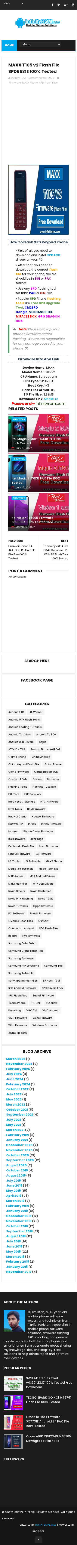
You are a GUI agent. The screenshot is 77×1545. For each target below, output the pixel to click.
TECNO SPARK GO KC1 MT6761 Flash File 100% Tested (48, 1399)
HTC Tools (15, 809)
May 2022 (14, 1099)
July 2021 (13, 1120)
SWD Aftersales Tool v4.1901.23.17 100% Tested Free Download (49, 1382)
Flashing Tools (17, 786)
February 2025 (18, 1069)
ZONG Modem (17, 1033)
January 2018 (17, 1267)
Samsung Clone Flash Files (25, 951)
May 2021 (13, 1125)
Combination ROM (46, 772)
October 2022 (17, 1089)
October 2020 (17, 1155)
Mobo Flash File (48, 869)
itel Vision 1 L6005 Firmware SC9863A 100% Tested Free (32, 520)
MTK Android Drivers (42, 876)
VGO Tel (31, 1010)
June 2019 (14, 1185)
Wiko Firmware (17, 1025)
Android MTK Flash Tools (24, 719)
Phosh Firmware (40, 913)
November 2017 (18, 1272)
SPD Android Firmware (22, 988)
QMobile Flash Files (20, 921)
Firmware (15, 82)
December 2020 (19, 1145)
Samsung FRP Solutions (23, 965)
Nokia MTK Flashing (20, 898)
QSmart (43, 921)
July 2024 (14, 1074)
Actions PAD (16, 712)
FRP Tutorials (32, 794)
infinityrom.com (47, 1512)
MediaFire (51, 399)
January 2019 (17, 1211)
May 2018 (13, 1251)
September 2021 (19, 1114)
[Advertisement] (38, 126)
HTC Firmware (49, 801)
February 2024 (18, 1084)
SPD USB (53, 255)
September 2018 (19, 1231)
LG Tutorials (32, 861)
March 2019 (15, 1201)
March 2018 (15, 1257)
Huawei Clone (17, 816)
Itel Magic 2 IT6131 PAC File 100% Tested (36, 480)
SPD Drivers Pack (52, 988)
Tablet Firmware (43, 995)
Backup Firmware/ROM (45, 749)
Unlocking (14, 1010)
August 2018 (16, 1236)
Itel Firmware (16, 839)
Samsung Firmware (21, 958)
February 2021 (17, 1135)
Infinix (32, 824)
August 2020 (16, 1165)
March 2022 (15, 1104)
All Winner (36, 712)
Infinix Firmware (51, 824)
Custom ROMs (17, 779)
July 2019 (13, 1180)
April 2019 (13, 1196)
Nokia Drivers (16, 891)
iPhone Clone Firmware (38, 831)
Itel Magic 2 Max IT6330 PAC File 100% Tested (36, 441)
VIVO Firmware (17, 1018)
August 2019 (16, 1175)
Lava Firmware (48, 846)
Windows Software (45, 1025)
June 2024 (14, 1079)
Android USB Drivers (21, 742)
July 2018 (13, 1241)
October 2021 (17, 1109)
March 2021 (15, 1130)
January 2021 (17, 1140)
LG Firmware (44, 854)
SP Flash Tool (51, 980)
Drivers (37, 779)
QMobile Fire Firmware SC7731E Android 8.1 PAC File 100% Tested (47, 1421)
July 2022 (14, 1094)
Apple (42, 742)
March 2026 (15, 1059)
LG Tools (13, 861)
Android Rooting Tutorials (25, 727)
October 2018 (17, 1226)
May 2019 (13, 1190)
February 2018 (17, 1261)
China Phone (52, 764)
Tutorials (52, 1003)
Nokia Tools (45, 898)
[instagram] (73, 5)
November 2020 (19, 1150)
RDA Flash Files (48, 928)
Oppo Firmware (43, 906)
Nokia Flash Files (40, 891)
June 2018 (14, 1246)
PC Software (16, 913)
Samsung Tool (53, 965)
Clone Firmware (18, 772)
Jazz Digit (37, 839)
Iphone (13, 831)
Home (9, 45)
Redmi (12, 936)
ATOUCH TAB (16, 749)
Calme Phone (17, 757)
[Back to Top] (38, 1539)
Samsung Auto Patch (22, 943)
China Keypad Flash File (23, 764)
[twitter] (58, 5)
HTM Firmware (36, 809)
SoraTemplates (45, 1524)
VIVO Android (50, 1010)
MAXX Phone (30, 82)
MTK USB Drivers (43, 883)
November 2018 (18, 1221)
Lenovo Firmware (19, 854)
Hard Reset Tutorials (21, 801)
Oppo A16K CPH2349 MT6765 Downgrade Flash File (48, 1438)
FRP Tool (13, 794)
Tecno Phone (17, 1003)
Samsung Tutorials (20, 973)
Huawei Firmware (43, 816)
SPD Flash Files (48, 82)
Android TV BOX (46, 734)
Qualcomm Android (21, 928)
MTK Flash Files (18, 883)
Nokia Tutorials (18, 906)
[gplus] (65, 5)
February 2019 (17, 1206)
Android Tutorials (19, 734)
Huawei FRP (15, 824)
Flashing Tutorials (44, 786)
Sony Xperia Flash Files (23, 980)
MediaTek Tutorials (20, 869)
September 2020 (20, 1160)
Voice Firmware (42, 1018)
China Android (41, 757)
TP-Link (35, 1003)
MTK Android (16, 876)
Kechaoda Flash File (21, 846)
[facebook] (52, 5)
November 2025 (19, 1064)
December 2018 (18, 1216)
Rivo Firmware (31, 936)
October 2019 (17, 1170)
